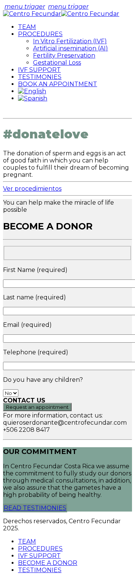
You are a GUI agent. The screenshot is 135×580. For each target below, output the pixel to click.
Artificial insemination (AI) (70, 48)
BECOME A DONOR (47, 562)
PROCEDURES (40, 34)
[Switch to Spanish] (32, 98)
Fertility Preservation (64, 55)
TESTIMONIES (40, 76)
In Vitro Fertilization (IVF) (70, 41)
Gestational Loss (57, 62)
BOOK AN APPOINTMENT (57, 84)
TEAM (27, 26)
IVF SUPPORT (39, 69)
